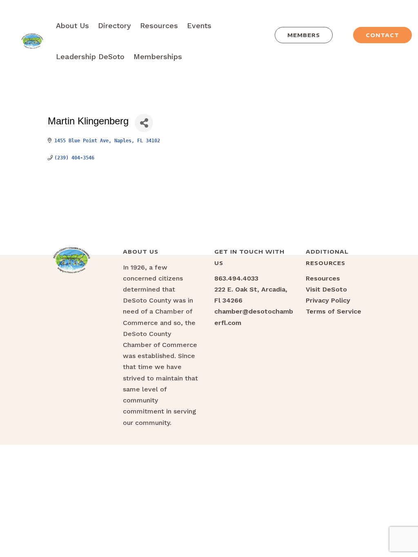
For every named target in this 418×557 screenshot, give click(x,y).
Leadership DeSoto (90, 56)
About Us (72, 25)
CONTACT (382, 35)
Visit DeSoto (326, 289)
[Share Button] (144, 123)
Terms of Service (333, 311)
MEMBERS (303, 35)
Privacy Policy (328, 300)
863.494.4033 (236, 278)
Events (199, 25)
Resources (159, 25)
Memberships (157, 56)
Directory (114, 25)
